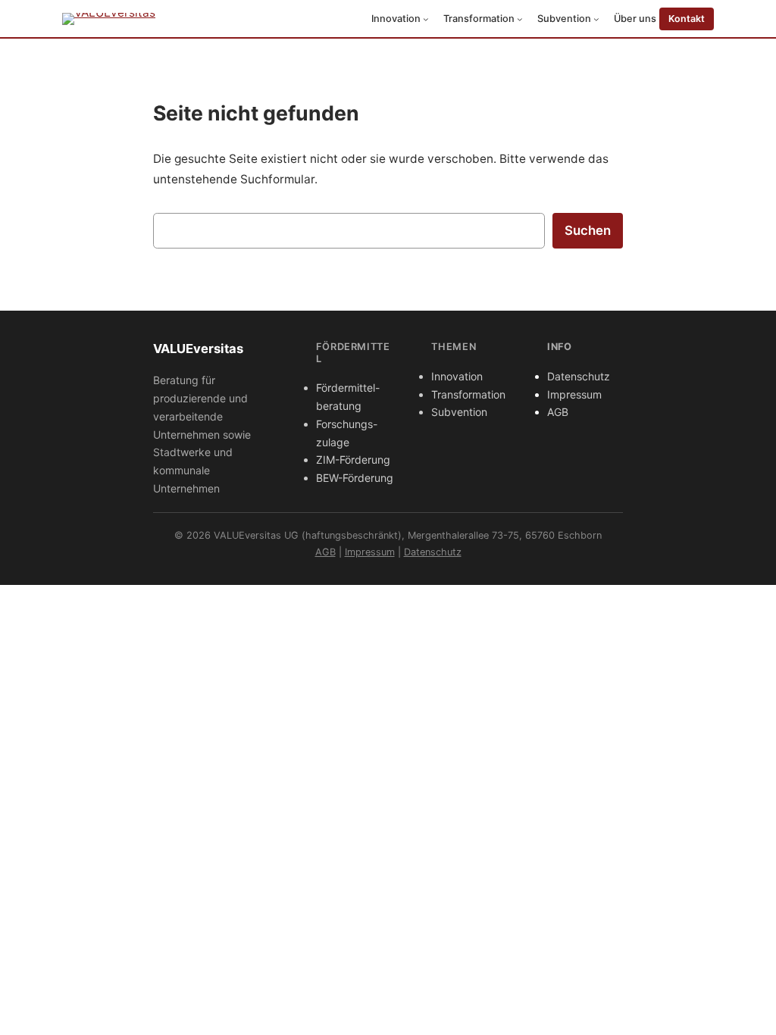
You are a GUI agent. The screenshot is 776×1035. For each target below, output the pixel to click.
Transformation (468, 394)
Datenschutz (578, 376)
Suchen (588, 230)
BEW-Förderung (354, 477)
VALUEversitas (198, 348)
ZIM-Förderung (353, 459)
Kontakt (686, 18)
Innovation (457, 376)
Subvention (459, 411)
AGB (557, 411)
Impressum (574, 394)
